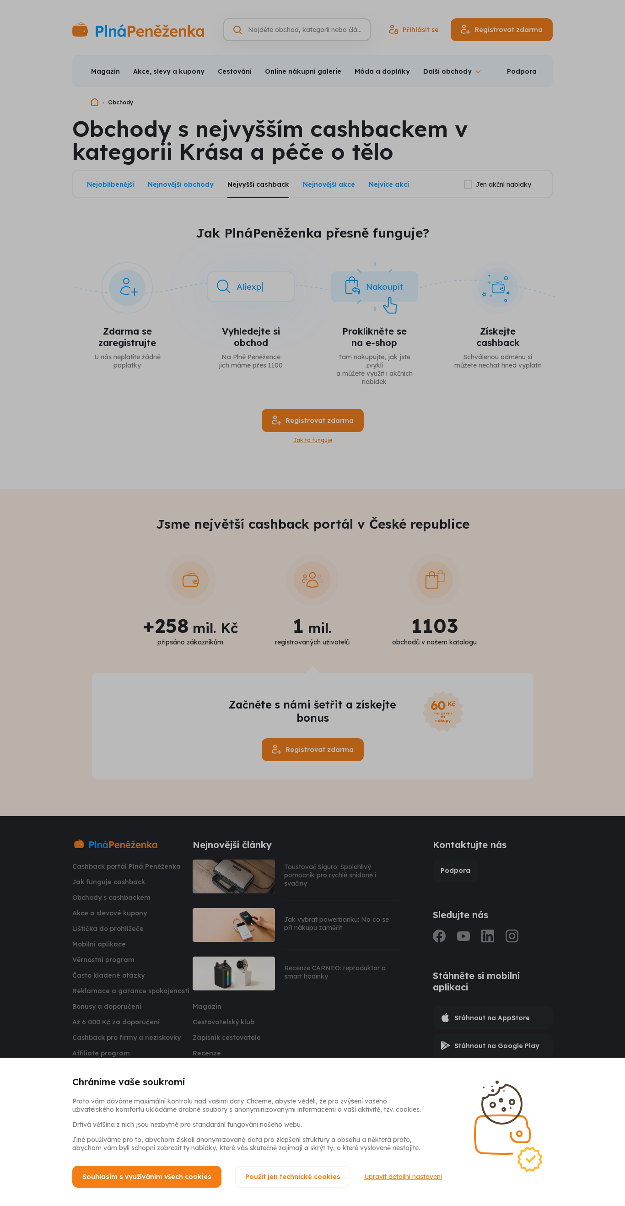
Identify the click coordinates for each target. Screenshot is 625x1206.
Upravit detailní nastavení (403, 1177)
